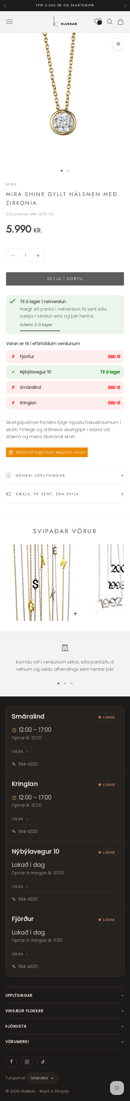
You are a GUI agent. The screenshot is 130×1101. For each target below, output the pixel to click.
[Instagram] (27, 1062)
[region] (65, 658)
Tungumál (15, 1078)
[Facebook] (11, 1062)
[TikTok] (42, 1062)
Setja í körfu (65, 279)
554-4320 (28, 764)
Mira (11, 184)
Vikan (17, 751)
